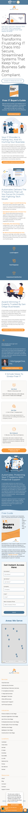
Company (6, 586)
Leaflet (4, 661)
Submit (14, 612)
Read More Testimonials (12, 368)
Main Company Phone (9, 601)
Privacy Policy (14, 801)
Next (24, 368)
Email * (5, 594)
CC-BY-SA (20, 661)
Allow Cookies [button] (15, 805)
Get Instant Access (14, 114)
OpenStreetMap (12, 661)
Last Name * (7, 579)
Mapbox (4, 662)
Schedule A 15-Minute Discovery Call (13, 81)
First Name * (7, 571)
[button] (5, 629)
